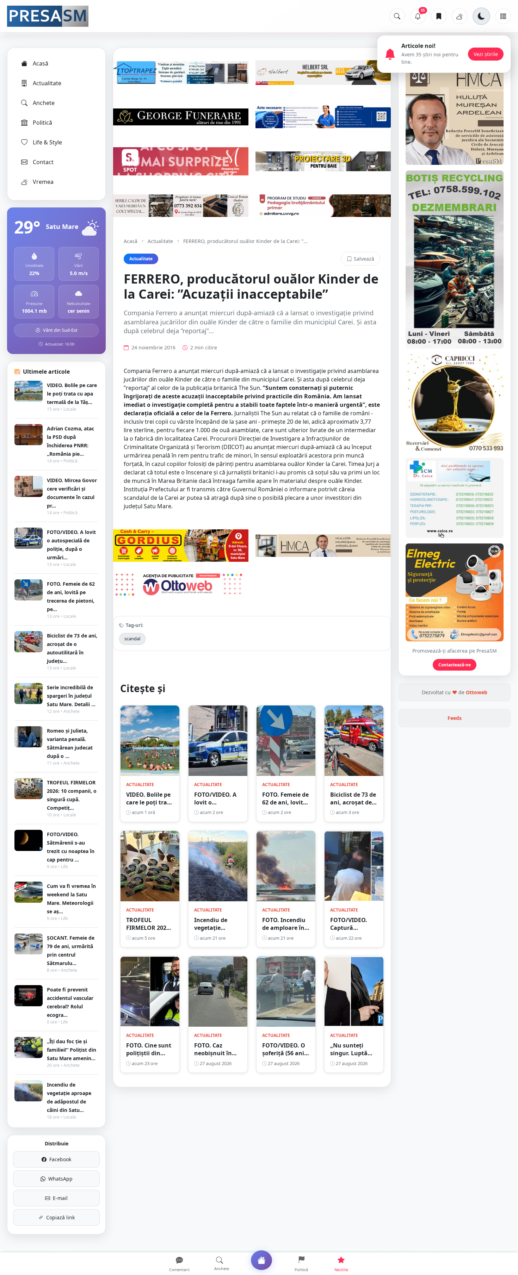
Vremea (43, 182)
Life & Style (47, 142)
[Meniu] (503, 16)
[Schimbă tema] (481, 16)
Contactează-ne (454, 665)
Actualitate (47, 83)
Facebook (60, 1159)
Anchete (44, 103)
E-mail (60, 1198)
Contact (43, 162)
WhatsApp (60, 1178)
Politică (42, 122)
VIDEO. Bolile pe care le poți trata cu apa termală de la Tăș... (72, 393)
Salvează (364, 258)
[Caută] (397, 16)
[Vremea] (459, 16)
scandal (132, 638)
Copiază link (60, 1217)
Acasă (40, 63)
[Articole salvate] (438, 16)
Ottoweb (476, 692)
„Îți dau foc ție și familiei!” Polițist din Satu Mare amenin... (71, 1050)
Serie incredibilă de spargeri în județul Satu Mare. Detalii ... (71, 696)
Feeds (455, 718)
